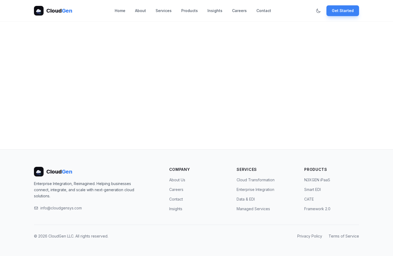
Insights (214, 10)
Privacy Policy (309, 236)
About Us (177, 180)
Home (120, 10)
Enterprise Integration (255, 189)
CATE (309, 199)
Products (189, 10)
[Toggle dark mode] (318, 11)
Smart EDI (312, 189)
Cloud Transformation (256, 180)
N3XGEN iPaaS (317, 180)
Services (164, 10)
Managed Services (253, 208)
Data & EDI (246, 199)
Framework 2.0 (317, 208)
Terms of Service (344, 236)
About (140, 10)
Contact (263, 10)
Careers (239, 10)
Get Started (343, 10)
